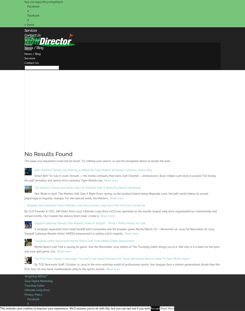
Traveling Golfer (34, 285)
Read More (167, 308)
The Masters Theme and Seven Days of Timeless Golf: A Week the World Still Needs (87, 187)
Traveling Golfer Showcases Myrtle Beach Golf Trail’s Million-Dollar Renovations (84, 240)
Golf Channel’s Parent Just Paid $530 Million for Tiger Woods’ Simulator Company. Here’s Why (93, 170)
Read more (111, 180)
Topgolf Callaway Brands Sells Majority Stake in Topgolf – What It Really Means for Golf (89, 223)
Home (28, 44)
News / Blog (32, 53)
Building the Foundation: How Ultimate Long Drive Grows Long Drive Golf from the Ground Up (86, 205)
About (28, 49)
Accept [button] (155, 308)
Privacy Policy (33, 294)
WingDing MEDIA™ (36, 276)
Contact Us (31, 63)
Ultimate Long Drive (37, 290)
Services (29, 58)
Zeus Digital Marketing (38, 281)
